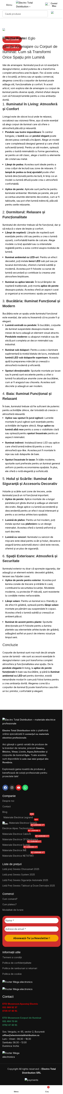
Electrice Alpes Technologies (23, 828)
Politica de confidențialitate (16, 962)
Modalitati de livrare (12, 909)
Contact (6, 806)
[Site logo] (27, 4)
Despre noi (8, 800)
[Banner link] (31, 30)
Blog (4, 812)
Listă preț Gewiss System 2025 (18, 874)
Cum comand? (9, 899)
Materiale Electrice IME (19, 850)
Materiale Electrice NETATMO (23, 855)
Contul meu (54, 4)
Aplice (8, 418)
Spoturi (9, 370)
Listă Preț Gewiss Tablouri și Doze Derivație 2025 (28, 885)
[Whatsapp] (25, 787)
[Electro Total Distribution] (31, 721)
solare (55, 604)
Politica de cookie (12, 973)
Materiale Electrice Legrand (19, 817)
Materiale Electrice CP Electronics (25, 839)
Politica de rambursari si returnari (19, 968)
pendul (36, 136)
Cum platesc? (9, 904)
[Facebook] (5, 787)
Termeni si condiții (12, 957)
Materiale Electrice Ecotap (21, 844)
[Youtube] (18, 787)
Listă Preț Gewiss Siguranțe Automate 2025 (25, 880)
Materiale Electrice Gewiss (23, 822)
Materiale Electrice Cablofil (21, 833)
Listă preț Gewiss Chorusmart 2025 (20, 869)
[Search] (44, 13)
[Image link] (17, 981)
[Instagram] (12, 787)
